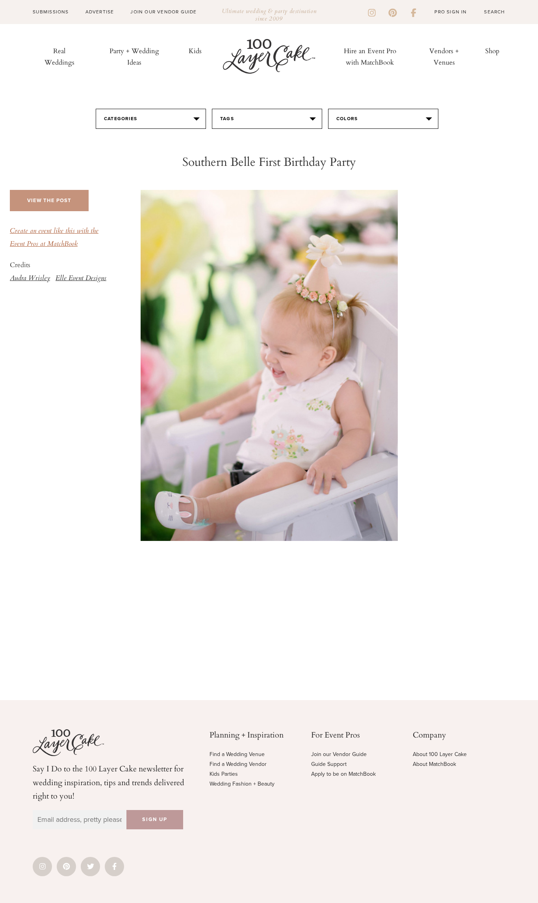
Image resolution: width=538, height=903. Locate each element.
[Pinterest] (392, 12)
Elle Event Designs (81, 278)
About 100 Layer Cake (440, 754)
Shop (492, 51)
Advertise (99, 12)
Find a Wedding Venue (237, 754)
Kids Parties (224, 774)
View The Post (49, 200)
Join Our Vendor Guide (163, 12)
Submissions (51, 12)
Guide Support (329, 764)
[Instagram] (371, 12)
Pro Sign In (450, 12)
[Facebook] (413, 12)
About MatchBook (434, 764)
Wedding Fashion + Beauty (242, 783)
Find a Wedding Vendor (238, 764)
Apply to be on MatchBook (343, 774)
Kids (195, 51)
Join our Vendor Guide (339, 754)
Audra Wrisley (30, 278)
